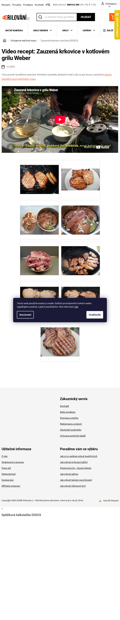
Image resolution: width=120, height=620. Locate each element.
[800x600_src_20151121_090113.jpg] (80, 215)
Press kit (6, 468)
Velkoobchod (8, 474)
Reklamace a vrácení (71, 424)
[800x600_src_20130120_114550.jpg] (39, 174)
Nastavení (25, 314)
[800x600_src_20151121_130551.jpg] (80, 255)
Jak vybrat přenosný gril (73, 486)
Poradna (16, 5)
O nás (5, 456)
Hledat (86, 17)
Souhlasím (95, 314)
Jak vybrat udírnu (69, 474)
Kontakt (39, 5)
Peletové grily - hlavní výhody (75, 468)
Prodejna (28, 5)
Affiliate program (11, 486)
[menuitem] (14, 30)
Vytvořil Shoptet (110, 500)
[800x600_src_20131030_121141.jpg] (80, 171)
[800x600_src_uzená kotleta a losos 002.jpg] (39, 296)
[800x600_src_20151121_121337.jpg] (39, 255)
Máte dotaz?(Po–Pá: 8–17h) (74, 4)
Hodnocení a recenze (13, 462)
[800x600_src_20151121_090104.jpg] (39, 215)
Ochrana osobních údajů (72, 436)
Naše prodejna (67, 412)
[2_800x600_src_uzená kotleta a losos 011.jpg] (60, 337)
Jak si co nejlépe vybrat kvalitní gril (78, 456)
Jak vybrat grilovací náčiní (74, 462)
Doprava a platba (69, 418)
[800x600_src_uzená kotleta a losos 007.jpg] (80, 296)
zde (76, 307)
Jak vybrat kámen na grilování (76, 480)
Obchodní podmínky (70, 430)
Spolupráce (8, 480)
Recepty (6, 5)
